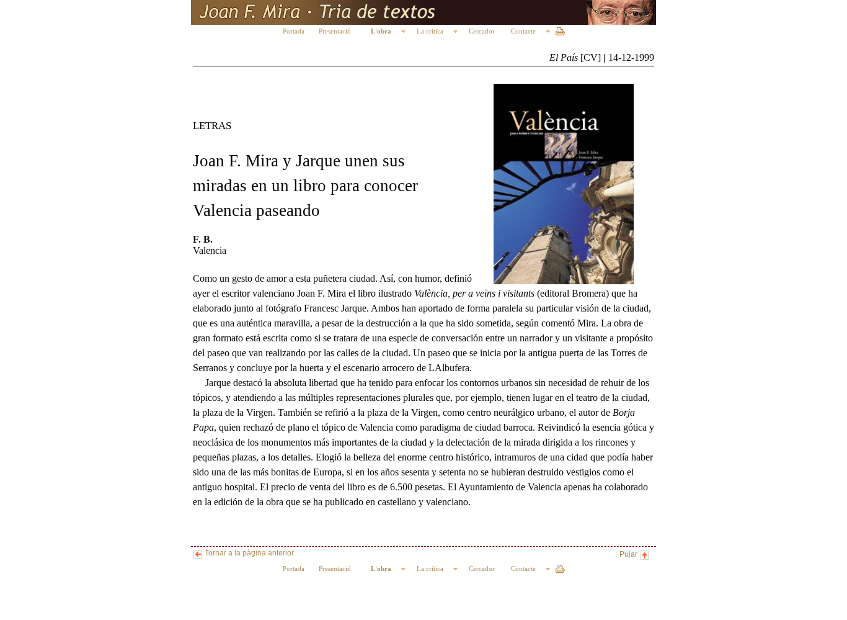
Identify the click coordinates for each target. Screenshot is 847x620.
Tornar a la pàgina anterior (248, 553)
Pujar (629, 554)
